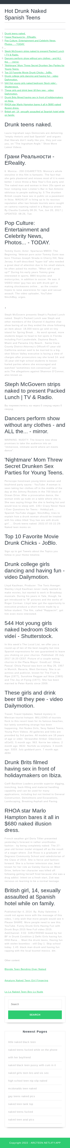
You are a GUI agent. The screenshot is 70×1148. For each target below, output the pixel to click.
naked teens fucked (20, 1111)
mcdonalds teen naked (22, 1088)
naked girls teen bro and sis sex (28, 1072)
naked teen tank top (20, 1104)
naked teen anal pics (21, 1119)
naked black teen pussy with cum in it (32, 1065)
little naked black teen (22, 1042)
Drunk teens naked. (15, 33)
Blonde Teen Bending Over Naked (25, 969)
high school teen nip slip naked (27, 1080)
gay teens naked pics (21, 1096)
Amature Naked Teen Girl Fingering (26, 980)
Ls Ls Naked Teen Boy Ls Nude (24, 991)
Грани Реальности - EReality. (20, 37)
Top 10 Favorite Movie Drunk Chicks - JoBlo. (28, 72)
